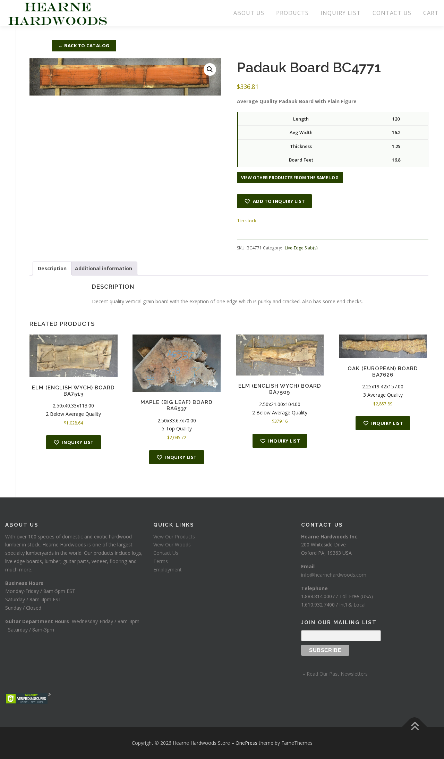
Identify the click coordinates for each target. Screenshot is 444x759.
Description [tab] (52, 268)
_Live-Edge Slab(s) (300, 248)
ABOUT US (248, 13)
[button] (210, 69)
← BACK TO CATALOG (84, 45)
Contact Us (165, 553)
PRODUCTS (292, 13)
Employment (167, 569)
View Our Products (174, 536)
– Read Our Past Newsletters (334, 673)
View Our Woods (172, 544)
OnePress (246, 743)
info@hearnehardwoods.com (333, 574)
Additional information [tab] (103, 268)
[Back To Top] (414, 726)
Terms (160, 561)
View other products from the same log (290, 178)
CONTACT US (392, 13)
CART (431, 13)
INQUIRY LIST (341, 13)
